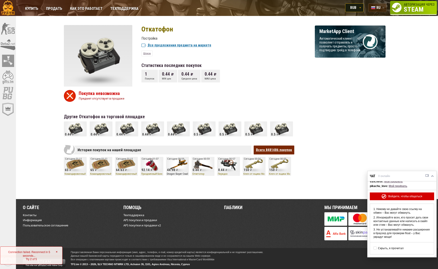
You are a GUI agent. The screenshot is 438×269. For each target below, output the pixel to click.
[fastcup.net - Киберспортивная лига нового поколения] (8, 109)
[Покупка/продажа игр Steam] (8, 77)
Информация (32, 220)
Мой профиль (393, 181)
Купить (31, 9)
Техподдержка (124, 9)
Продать (54, 9)
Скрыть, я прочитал (391, 248)
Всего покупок (274, 150)
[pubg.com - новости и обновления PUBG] (8, 93)
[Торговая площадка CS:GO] (8, 28)
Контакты (29, 215)
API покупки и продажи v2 (142, 225)
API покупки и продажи (140, 220)
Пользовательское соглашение (45, 225)
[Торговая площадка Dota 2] (8, 45)
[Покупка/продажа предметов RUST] (8, 61)
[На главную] (8, 8)
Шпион (147, 53)
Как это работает (86, 9)
